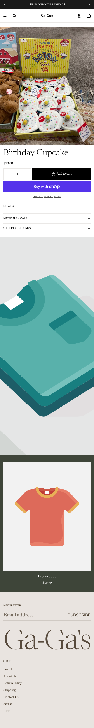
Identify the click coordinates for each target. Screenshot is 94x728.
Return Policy (12, 683)
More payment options (47, 196)
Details (8, 206)
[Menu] (5, 16)
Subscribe (79, 614)
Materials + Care (15, 218)
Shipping (9, 690)
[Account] (79, 16)
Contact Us (11, 697)
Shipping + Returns (17, 228)
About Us (9, 676)
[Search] (14, 16)
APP (6, 711)
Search (8, 669)
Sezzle (7, 704)
